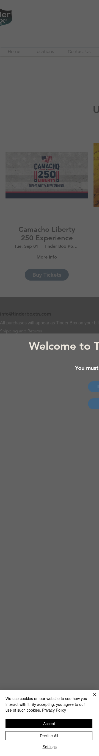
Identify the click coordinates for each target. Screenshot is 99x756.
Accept (49, 723)
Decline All (49, 735)
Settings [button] (50, 746)
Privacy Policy (54, 710)
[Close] (91, 697)
